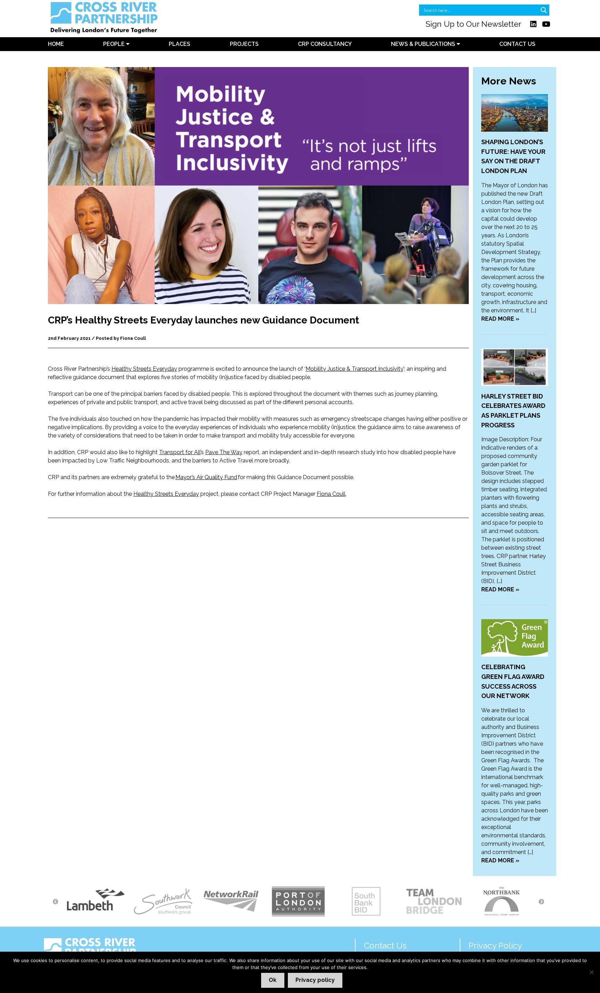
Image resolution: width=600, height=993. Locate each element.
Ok (272, 980)
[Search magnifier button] (544, 10)
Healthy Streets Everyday (144, 369)
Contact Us (517, 44)
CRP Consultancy (325, 44)
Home (56, 44)
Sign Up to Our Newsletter (473, 23)
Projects (244, 44)
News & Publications (424, 44)
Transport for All (179, 452)
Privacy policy (315, 980)
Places (179, 44)
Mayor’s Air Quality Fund (206, 477)
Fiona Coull (331, 494)
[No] (591, 972)
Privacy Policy (495, 946)
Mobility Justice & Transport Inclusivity (354, 369)
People (114, 44)
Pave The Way (223, 452)
